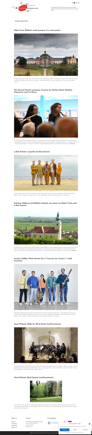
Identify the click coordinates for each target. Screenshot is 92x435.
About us (14, 421)
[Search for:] (70, 2)
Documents (14, 423)
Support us (14, 427)
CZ (76, 2)
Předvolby (85, 429)
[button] (89, 423)
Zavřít (75, 429)
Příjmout (64, 429)
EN (78, 2)
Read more (72, 143)
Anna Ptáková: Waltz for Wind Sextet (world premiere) (37, 324)
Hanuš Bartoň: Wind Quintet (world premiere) (33, 377)
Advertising (14, 425)
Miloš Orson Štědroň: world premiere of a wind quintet (37, 30)
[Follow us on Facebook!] (72, 2)
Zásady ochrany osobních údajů (77, 432)
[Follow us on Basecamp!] (74, 2)
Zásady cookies (68, 432)
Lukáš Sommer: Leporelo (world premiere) (32, 152)
